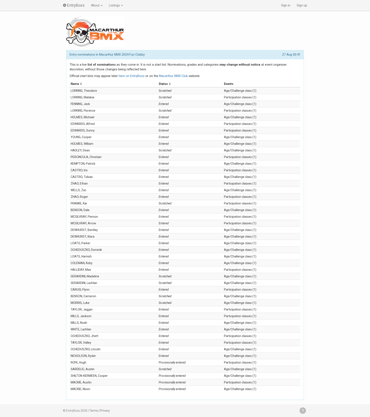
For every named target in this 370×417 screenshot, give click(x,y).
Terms (93, 410)
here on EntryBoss (132, 76)
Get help (303, 410)
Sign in (285, 5)
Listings (115, 5)
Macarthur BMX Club (173, 76)
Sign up (302, 5)
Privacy (105, 410)
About (95, 5)
